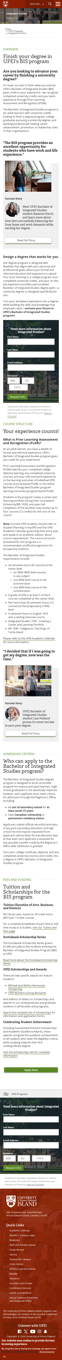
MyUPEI (13, 1235)
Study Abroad (17, 1249)
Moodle (13, 1273)
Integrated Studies (17, 33)
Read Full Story (26, 240)
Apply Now (31, 1070)
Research (14, 1278)
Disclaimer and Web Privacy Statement (20, 1351)
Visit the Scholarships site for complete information (26, 1053)
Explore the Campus (20, 1259)
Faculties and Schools (21, 1283)
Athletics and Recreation (23, 1268)
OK (4, 1356)
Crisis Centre (16, 1264)
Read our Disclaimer (35, 1184)
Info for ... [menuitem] (33, 5)
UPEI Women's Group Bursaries (27, 993)
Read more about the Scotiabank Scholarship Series (30, 961)
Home (8, 29)
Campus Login (27, 1235)
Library (13, 1254)
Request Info (17, 397)
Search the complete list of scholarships (27, 1012)
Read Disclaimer (47, 1351)
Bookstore (15, 1240)
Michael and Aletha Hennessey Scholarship (26, 987)
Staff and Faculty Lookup (23, 1244)
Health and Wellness (20, 1292)
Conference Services (20, 1288)
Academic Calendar (20, 1230)
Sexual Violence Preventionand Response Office (24, 1299)
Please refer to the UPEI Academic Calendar (29, 638)
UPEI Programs (15, 31)
